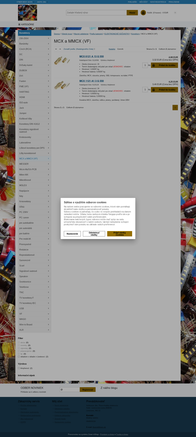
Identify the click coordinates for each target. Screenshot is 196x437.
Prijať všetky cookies (119, 233)
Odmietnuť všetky (94, 233)
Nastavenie (72, 233)
